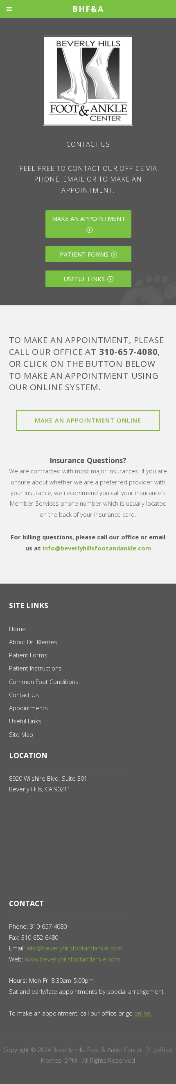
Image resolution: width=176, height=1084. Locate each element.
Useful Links (84, 279)
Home (17, 629)
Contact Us (24, 695)
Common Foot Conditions (44, 681)
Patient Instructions (35, 668)
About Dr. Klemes (33, 642)
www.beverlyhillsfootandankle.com (72, 959)
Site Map (21, 734)
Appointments (28, 708)
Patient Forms (84, 254)
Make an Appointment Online (88, 420)
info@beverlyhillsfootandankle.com (97, 548)
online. (143, 1013)
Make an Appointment (88, 218)
